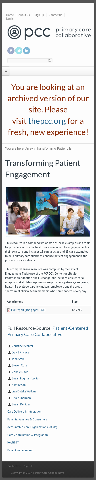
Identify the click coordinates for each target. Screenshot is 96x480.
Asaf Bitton (19, 385)
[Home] (49, 32)
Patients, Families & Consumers (27, 419)
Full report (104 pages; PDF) (28, 310)
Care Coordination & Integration (27, 435)
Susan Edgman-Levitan (26, 378)
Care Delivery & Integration (24, 411)
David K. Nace (20, 352)
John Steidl (18, 359)
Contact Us (55, 15)
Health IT (13, 442)
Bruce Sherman (21, 398)
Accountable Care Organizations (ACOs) (32, 427)
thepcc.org (47, 121)
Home (10, 15)
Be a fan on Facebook (11, 50)
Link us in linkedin (26, 50)
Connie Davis (20, 372)
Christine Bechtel (22, 346)
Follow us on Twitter (18, 50)
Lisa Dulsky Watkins (24, 391)
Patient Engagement (20, 450)
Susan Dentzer (21, 404)
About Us (24, 15)
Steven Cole (19, 365)
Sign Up (39, 15)
